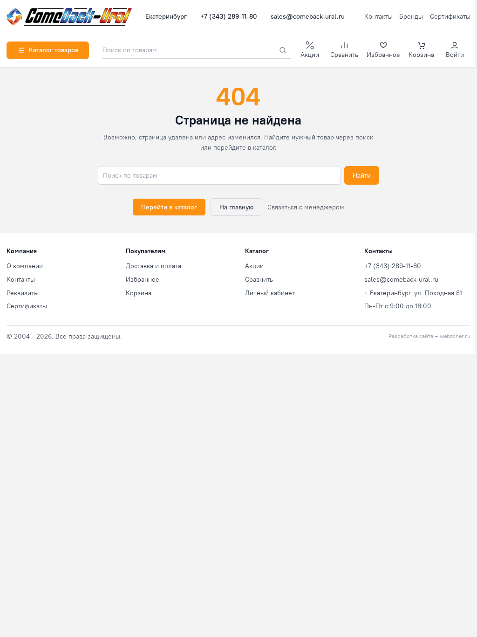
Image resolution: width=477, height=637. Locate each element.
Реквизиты (23, 293)
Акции (254, 266)
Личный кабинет (270, 293)
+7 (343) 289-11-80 (228, 16)
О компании (25, 266)
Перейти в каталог (169, 207)
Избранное (142, 279)
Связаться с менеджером (305, 207)
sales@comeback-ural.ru (308, 16)
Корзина (138, 293)
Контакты (378, 16)
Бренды (411, 16)
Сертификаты (450, 16)
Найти (362, 175)
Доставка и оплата (153, 266)
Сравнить (259, 279)
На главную (236, 207)
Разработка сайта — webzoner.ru (429, 336)
